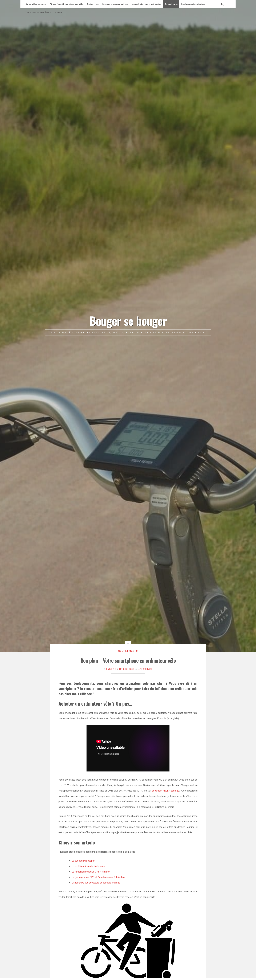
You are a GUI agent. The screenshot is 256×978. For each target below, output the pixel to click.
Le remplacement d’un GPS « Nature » (91, 871)
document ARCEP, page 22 (165, 790)
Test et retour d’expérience (38, 12)
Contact (58, 12)
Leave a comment (145, 669)
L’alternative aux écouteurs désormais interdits (96, 882)
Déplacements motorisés (193, 4)
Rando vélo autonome (35, 4)
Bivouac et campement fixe (115, 4)
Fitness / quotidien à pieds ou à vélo (66, 4)
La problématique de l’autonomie (88, 866)
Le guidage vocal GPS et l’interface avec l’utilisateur (98, 877)
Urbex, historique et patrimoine (146, 4)
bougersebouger (126, 669)
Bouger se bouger (128, 320)
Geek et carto (171, 4)
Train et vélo (93, 4)
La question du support (83, 860)
